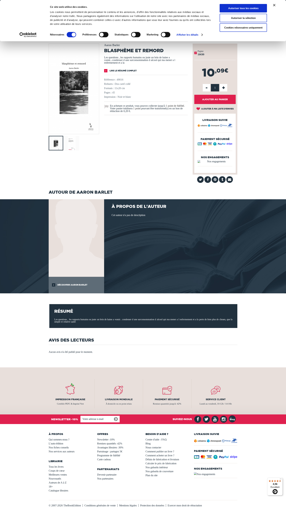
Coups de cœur (57, 470)
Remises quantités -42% (109, 443)
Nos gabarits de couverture (159, 471)
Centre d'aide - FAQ (156, 439)
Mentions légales (128, 505)
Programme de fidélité (108, 455)
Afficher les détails (187, 34)
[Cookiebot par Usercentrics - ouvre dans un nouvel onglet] (28, 34)
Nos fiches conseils (59, 447)
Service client (216, 399)
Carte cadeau (104, 459)
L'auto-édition (56, 443)
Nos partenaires (105, 478)
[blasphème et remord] (74, 131)
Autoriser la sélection (243, 18)
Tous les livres (56, 466)
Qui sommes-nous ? (59, 439)
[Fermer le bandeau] (274, 5)
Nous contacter (153, 447)
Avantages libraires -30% (110, 447)
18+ (51, 486)
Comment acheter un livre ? (159, 455)
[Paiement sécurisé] (215, 144)
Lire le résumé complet (123, 71)
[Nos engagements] (215, 161)
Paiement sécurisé (167, 399)
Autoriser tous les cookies (243, 8)
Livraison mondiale (119, 399)
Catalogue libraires (58, 490)
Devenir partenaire (107, 474)
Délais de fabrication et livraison (162, 459)
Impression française (70, 399)
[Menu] (281, 480)
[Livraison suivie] (215, 126)
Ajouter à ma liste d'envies (217, 109)
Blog (148, 443)
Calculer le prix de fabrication (160, 463)
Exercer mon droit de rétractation (185, 505)
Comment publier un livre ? (159, 451)
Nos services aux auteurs (61, 451)
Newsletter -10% (106, 439)
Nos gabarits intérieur (156, 467)
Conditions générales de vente (100, 505)
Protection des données (152, 505)
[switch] (103, 34)
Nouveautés (55, 478)
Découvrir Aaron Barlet (72, 285)
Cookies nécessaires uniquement (243, 27)
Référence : (110, 79)
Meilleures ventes (58, 474)
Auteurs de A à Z (58, 482)
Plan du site (151, 475)
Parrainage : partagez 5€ (109, 451)
